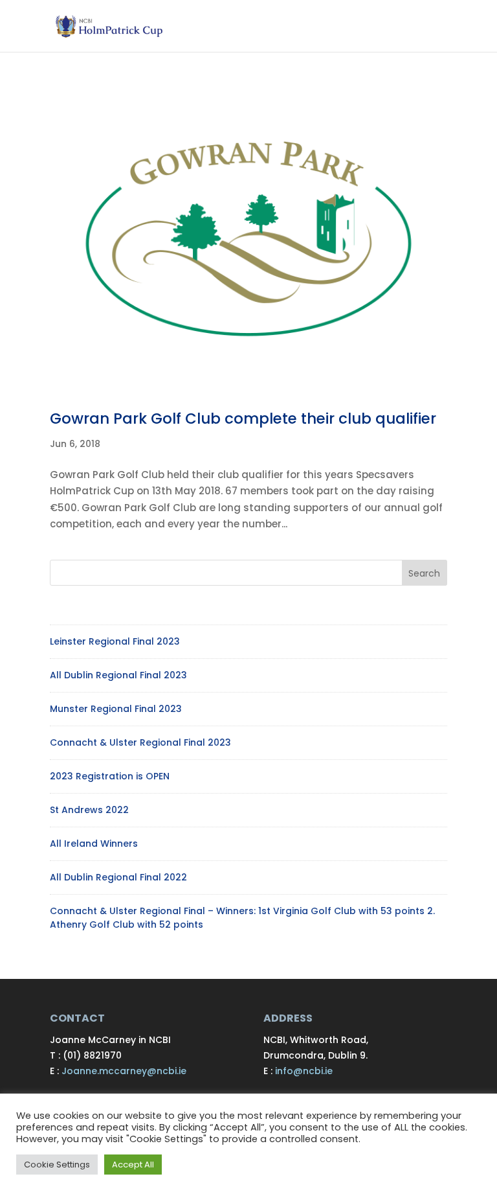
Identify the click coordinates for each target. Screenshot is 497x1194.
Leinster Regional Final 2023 (115, 641)
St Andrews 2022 (89, 809)
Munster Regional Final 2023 (116, 708)
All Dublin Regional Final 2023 (118, 675)
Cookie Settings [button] (57, 1164)
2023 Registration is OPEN (110, 776)
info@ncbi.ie (304, 1070)
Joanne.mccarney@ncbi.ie (123, 1070)
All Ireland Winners (94, 843)
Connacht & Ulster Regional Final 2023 (140, 742)
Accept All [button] (133, 1164)
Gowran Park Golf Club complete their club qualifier (243, 418)
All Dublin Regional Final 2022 (118, 877)
